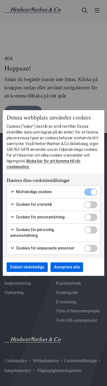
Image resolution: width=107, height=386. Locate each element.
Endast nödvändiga (27, 267)
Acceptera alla (67, 267)
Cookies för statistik (33, 204)
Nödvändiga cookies (33, 192)
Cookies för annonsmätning (40, 217)
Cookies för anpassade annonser (45, 248)
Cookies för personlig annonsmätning (32, 232)
